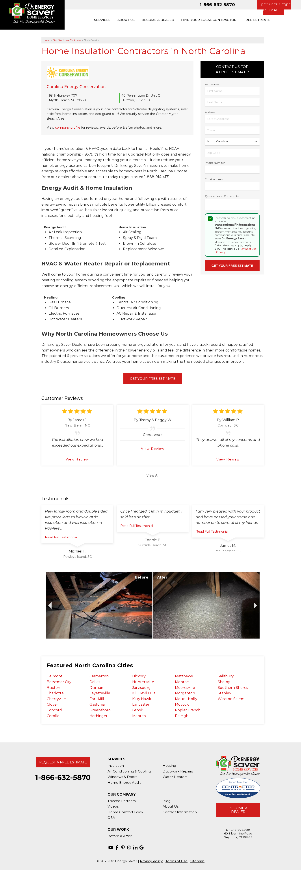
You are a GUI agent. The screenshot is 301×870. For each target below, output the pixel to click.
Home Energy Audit (124, 782)
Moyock (182, 704)
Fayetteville (99, 693)
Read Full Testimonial (61, 537)
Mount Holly (186, 699)
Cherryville (56, 699)
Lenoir (137, 710)
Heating (169, 765)
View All (152, 475)
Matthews (184, 676)
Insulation (116, 765)
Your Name (212, 84)
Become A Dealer (238, 810)
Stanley (224, 693)
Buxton (53, 688)
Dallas (94, 682)
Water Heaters (175, 777)
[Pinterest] (123, 847)
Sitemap (197, 861)
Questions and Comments (221, 196)
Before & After (120, 836)
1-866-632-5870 (217, 4)
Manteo (139, 716)
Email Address (214, 179)
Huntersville (143, 682)
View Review (77, 459)
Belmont (54, 676)
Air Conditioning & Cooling (129, 771)
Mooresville (185, 688)
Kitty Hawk (141, 699)
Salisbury (226, 676)
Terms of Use (248, 248)
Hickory (139, 676)
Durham (96, 688)
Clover (52, 704)
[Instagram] (129, 847)
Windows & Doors (122, 777)
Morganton (185, 693)
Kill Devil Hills (143, 693)
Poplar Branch (188, 710)
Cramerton (99, 676)
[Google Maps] (141, 847)
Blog (167, 801)
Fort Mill (96, 699)
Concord (54, 710)
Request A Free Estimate (63, 762)
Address (210, 112)
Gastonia (97, 704)
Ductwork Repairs (178, 771)
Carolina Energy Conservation (76, 86)
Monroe (182, 682)
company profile (67, 128)
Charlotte (55, 693)
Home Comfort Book (125, 812)
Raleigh (181, 716)
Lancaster (140, 704)
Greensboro (100, 710)
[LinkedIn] (135, 847)
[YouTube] (110, 847)
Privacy (220, 252)
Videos (113, 806)
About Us (170, 806)
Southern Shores (233, 688)
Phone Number (215, 162)
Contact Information (180, 812)
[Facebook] (116, 847)
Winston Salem (231, 699)
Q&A (111, 818)
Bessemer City (59, 682)
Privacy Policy (151, 861)
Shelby (224, 682)
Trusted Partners (122, 801)
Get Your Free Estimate (152, 378)
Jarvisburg (141, 688)
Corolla (53, 716)
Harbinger (98, 716)
